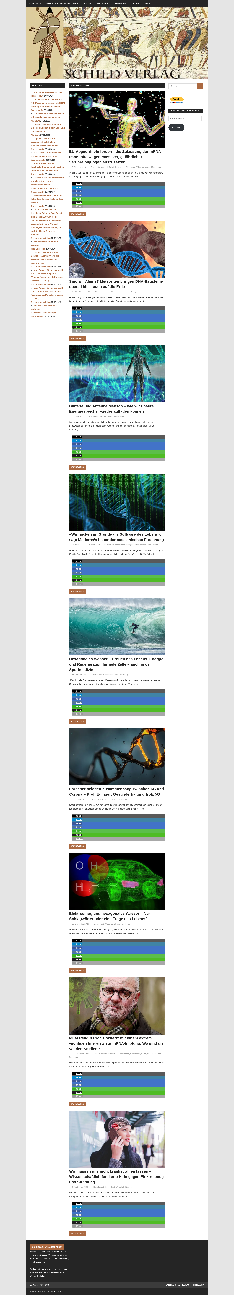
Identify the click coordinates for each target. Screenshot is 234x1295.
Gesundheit (121, 3)
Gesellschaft (94, 545)
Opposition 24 (37, 149)
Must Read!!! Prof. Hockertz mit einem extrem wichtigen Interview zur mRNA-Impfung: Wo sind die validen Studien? (116, 1043)
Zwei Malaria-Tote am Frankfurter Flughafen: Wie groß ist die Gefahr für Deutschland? (47, 167)
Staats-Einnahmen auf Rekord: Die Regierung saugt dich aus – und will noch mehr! (48, 128)
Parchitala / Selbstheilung (61, 3)
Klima (136, 3)
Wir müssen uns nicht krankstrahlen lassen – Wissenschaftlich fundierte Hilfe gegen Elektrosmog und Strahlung (116, 1176)
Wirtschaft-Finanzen (124, 1187)
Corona (94, 167)
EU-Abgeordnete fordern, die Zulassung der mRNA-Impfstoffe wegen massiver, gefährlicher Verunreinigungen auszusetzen (115, 156)
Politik (87, 3)
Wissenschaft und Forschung (148, 167)
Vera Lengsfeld (38, 160)
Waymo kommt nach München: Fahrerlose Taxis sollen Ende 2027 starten (47, 199)
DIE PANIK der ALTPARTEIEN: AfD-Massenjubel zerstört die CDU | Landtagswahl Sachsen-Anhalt (48, 103)
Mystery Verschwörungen (99, 292)
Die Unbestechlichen (41, 238)
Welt (147, 3)
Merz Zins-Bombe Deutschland (49, 92)
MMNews (35, 121)
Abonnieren (176, 127)
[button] (77, 183)
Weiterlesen (77, 214)
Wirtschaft (103, 3)
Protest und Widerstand (125, 167)
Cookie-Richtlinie (37, 1276)
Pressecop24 (37, 96)
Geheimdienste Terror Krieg (106, 1054)
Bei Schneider (37, 316)
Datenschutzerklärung (178, 1285)
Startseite (35, 3)
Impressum (198, 1285)
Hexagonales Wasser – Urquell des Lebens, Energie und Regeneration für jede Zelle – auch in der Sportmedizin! (116, 664)
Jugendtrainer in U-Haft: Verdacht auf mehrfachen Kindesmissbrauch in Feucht (44, 142)
